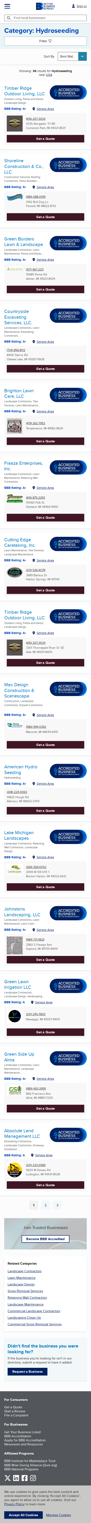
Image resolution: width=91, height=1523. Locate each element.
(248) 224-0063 (17, 792)
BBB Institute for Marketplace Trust (29, 1460)
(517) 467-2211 (35, 269)
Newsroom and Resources (23, 1444)
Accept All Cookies (23, 1515)
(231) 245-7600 (36, 1014)
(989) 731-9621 (35, 939)
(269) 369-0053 (36, 867)
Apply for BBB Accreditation (25, 1440)
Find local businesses (29, 17)
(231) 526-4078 (35, 570)
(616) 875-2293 (35, 497)
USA (49, 74)
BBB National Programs (21, 1469)
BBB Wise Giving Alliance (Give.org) (30, 1465)
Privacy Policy (14, 1504)
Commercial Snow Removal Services (35, 1324)
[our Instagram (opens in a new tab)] (33, 1480)
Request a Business (27, 1371)
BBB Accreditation (17, 1436)
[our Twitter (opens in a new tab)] (7, 1480)
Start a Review (14, 1411)
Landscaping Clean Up (24, 1317)
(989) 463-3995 (36, 1088)
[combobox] (72, 56)
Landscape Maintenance (26, 1304)
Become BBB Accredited (45, 1238)
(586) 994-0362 (36, 727)
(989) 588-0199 (36, 197)
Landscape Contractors (24, 1271)
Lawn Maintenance (22, 1277)
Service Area (45, 109)
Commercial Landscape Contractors (34, 1311)
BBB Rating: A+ (15, 108)
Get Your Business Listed (22, 1432)
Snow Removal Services (25, 1290)
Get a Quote (45, 138)
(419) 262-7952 (35, 423)
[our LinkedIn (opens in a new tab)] (16, 1480)
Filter (43, 41)
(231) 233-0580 (36, 1165)
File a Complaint (16, 1415)
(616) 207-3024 (36, 119)
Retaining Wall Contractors (27, 1297)
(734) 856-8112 (16, 350)
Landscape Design (21, 1284)
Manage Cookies (58, 1515)
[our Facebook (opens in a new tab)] (24, 1480)
